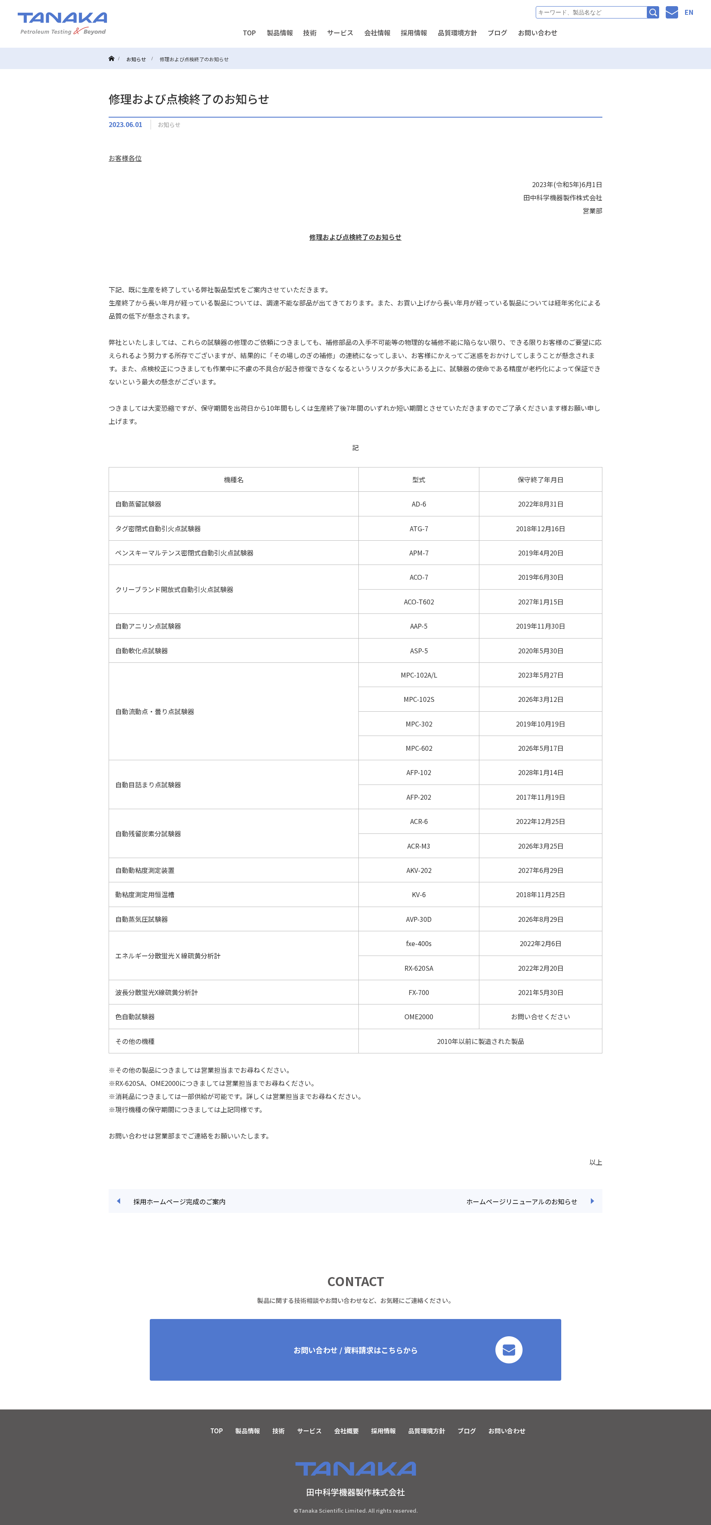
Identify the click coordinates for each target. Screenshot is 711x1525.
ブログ (497, 32)
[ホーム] (111, 51)
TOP (249, 32)
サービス (340, 32)
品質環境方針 (457, 32)
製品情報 (280, 32)
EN (689, 12)
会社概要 (346, 1430)
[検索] (653, 12)
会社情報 (377, 32)
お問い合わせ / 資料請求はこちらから (355, 1349)
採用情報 (414, 32)
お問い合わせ (538, 32)
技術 (309, 32)
